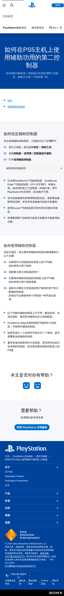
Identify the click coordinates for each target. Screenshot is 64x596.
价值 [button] (7, 500)
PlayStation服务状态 (14, 27)
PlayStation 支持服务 (23, 456)
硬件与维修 (41, 456)
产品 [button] (7, 493)
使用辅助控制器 (16, 106)
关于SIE (9, 472)
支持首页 (8, 16)
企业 (7, 485)
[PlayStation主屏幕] (32, 5)
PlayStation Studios (14, 476)
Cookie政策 (44, 582)
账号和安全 (38, 27)
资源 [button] (7, 515)
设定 (9, 100)
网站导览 (55, 582)
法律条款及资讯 (10, 582)
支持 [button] (7, 507)
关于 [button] (7, 467)
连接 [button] (7, 522)
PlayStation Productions (16, 481)
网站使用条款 (32, 582)
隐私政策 (22, 582)
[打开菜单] (4, 5)
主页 (7, 456)
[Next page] (60, 27)
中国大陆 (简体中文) (18, 576)
